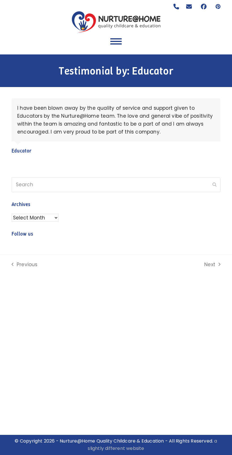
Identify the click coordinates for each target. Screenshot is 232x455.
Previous (25, 264)
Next (210, 264)
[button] (116, 41)
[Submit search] (214, 185)
